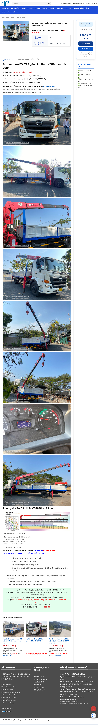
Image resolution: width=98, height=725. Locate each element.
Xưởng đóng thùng (81, 8)
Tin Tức (68, 8)
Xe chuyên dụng (41, 8)
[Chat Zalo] (93, 715)
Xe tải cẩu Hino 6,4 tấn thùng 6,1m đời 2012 (34, 640)
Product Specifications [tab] (20, 59)
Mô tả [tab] (6, 59)
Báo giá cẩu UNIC (39, 690)
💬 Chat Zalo (86, 49)
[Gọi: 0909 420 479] (93, 708)
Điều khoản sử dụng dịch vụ (10, 692)
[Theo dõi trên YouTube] (22, 708)
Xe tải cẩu (15, 8)
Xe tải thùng (27, 8)
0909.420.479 (64, 699)
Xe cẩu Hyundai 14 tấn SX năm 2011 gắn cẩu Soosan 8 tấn (13, 641)
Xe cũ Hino (21, 18)
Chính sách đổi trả (7, 703)
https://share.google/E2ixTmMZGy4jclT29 (77, 703)
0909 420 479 (49, 86)
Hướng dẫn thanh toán (8, 700)
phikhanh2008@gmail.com (70, 701)
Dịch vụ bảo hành (7, 689)
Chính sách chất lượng (8, 697)
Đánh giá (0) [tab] (35, 59)
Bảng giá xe (6, 12)
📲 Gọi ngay (86, 43)
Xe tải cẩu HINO (39, 682)
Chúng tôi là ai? (6, 684)
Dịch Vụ (60, 8)
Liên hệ (16, 12)
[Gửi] (49, 3)
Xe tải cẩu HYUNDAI (40, 679)
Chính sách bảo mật (8, 695)
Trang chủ (5, 8)
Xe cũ (52, 8)
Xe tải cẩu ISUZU (39, 676)
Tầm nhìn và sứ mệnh (8, 687)
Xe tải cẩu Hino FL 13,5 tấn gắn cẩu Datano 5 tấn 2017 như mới (59, 641)
